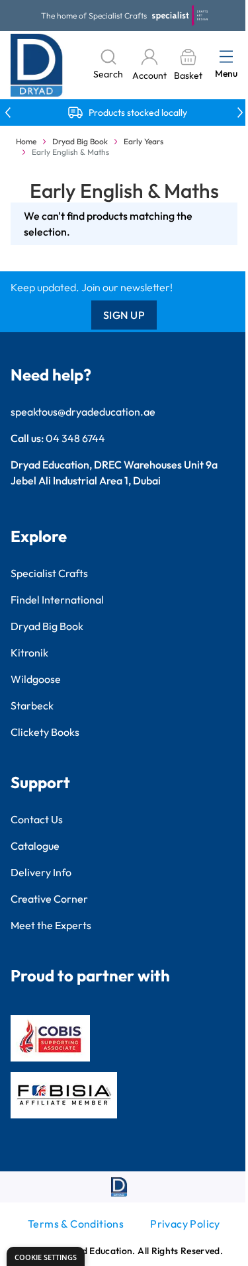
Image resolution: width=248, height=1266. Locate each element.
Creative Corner (49, 898)
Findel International (57, 599)
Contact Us (37, 819)
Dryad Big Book (80, 141)
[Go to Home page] (36, 65)
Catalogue (35, 845)
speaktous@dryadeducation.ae (83, 411)
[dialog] (46, 1256)
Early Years (143, 141)
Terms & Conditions (76, 1223)
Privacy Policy (185, 1223)
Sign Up (124, 315)
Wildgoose (36, 679)
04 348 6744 (75, 438)
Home (26, 141)
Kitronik (29, 652)
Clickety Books (45, 732)
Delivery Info (41, 872)
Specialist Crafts (49, 573)
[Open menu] (226, 56)
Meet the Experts (51, 925)
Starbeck (32, 705)
